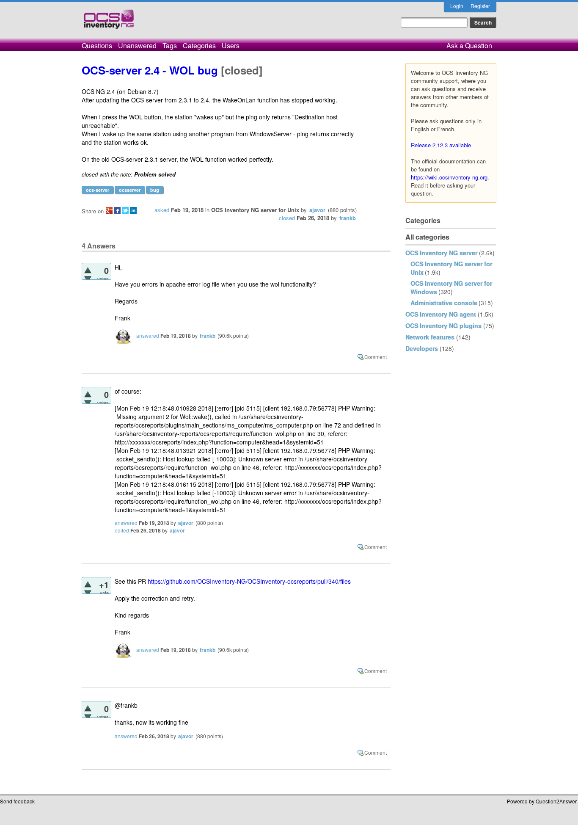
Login (456, 5)
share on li (133, 210)
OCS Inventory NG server (441, 252)
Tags (169, 45)
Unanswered (137, 45)
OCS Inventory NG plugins (443, 325)
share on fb (117, 210)
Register (480, 5)
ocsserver (129, 190)
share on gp (109, 210)
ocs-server (97, 190)
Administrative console (443, 302)
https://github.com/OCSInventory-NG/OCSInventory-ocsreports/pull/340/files (249, 581)
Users (230, 45)
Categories (199, 45)
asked (161, 210)
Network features (429, 337)
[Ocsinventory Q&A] (109, 23)
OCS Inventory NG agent (440, 314)
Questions (97, 45)
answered (147, 335)
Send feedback (17, 801)
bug (154, 190)
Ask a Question (469, 45)
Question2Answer (556, 801)
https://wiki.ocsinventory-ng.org (449, 177)
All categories (427, 237)
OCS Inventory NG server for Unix (255, 210)
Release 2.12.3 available (441, 145)
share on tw (125, 210)
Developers (421, 348)
